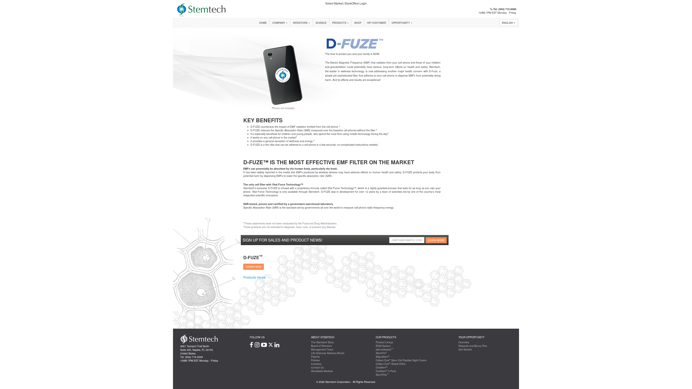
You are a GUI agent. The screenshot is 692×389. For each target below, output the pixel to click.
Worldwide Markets (322, 371)
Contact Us (317, 367)
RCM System (383, 346)
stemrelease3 (384, 349)
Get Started (465, 349)
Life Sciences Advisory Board (327, 353)
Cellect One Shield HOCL (391, 364)
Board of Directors (321, 346)
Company (279, 22)
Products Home (254, 277)
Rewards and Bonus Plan (472, 346)
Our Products (386, 337)
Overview (463, 342)
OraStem (381, 367)
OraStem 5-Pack (386, 371)
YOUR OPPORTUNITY (471, 337)
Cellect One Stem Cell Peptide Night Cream (401, 360)
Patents (315, 356)
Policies (315, 360)
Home (263, 22)
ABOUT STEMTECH (322, 337)
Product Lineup (384, 342)
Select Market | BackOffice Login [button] (346, 3)
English (508, 22)
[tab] (346, 3)
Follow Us (257, 337)
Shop (357, 22)
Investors (300, 22)
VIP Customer (376, 22)
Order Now (253, 267)
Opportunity (401, 22)
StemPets (382, 374)
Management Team (322, 349)
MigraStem (383, 356)
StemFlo (381, 353)
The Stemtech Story (322, 342)
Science (321, 22)
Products (339, 22)
